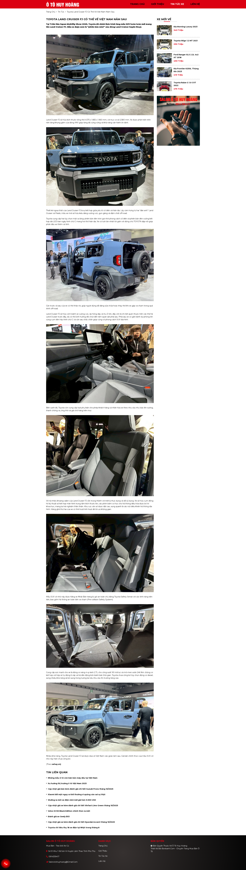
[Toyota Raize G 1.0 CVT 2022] (164, 86)
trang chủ (137, 4)
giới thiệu (157, 4)
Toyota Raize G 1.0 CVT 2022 (185, 84)
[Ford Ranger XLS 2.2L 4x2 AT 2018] (164, 58)
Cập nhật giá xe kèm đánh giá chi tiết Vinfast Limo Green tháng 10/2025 (83, 805)
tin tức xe (177, 4)
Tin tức (61, 12)
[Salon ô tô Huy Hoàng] (63, 4)
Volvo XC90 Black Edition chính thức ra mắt (69, 811)
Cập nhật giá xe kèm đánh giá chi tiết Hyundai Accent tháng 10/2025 (81, 822)
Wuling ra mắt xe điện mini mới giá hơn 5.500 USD (72, 800)
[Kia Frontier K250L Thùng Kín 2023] (164, 72)
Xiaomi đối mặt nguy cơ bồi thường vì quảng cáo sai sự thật (76, 794)
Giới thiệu (102, 851)
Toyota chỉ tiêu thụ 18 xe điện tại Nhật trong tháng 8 (73, 827)
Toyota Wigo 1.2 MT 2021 (186, 40)
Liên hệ (101, 861)
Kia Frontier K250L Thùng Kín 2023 (186, 70)
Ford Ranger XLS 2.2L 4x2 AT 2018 (186, 56)
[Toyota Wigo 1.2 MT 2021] (164, 44)
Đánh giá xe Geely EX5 (59, 816)
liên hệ (195, 4)
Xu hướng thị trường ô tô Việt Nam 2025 (67, 783)
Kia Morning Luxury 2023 (185, 27)
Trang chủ (102, 846)
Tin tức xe (102, 856)
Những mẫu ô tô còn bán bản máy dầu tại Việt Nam (72, 778)
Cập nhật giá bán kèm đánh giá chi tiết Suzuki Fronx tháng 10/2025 (80, 789)
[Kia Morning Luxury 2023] (164, 30)
